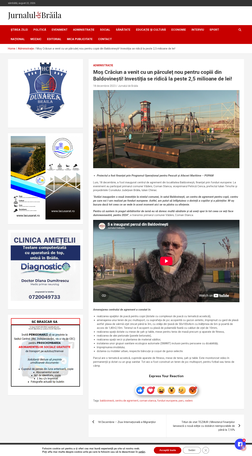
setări (142, 452)
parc (181, 400)
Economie (178, 29)
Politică (39, 29)
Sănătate (123, 29)
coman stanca (147, 400)
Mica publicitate (80, 39)
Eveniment (60, 29)
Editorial (54, 39)
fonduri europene (167, 400)
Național (18, 39)
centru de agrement (126, 400)
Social (105, 29)
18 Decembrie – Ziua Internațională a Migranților (127, 422)
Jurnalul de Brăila (128, 85)
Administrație (83, 29)
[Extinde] (75, 237)
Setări (191, 450)
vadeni (189, 400)
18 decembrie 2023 (104, 85)
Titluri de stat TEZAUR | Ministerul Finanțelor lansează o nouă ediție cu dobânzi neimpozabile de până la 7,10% (204, 425)
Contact (105, 39)
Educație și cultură (151, 29)
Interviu (197, 29)
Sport (214, 29)
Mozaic (36, 39)
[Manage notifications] (243, 448)
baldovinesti (107, 400)
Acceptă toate (167, 450)
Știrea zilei (19, 29)
